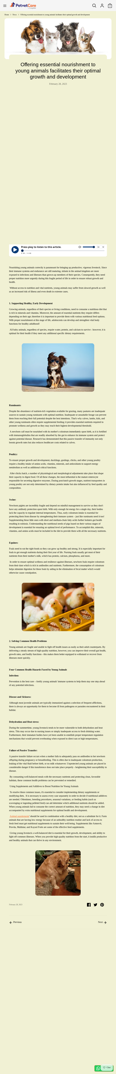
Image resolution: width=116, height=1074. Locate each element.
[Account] (102, 4)
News (15, 15)
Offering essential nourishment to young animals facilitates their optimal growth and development (55, 15)
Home (7, 15)
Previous (17, 922)
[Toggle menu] (5, 5)
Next (100, 922)
